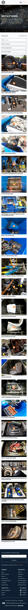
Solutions (20, 576)
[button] (21, 2)
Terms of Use (14, 600)
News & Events (4, 584)
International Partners (6, 580)
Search (3, 594)
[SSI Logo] (3, 603)
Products (3, 576)
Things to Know (21, 578)
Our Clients (3, 582)
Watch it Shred (4, 578)
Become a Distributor (5, 590)
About (2, 572)
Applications (20, 574)
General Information (22, 580)
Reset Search (4, 35)
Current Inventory (22, 582)
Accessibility (20, 600)
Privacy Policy (8, 600)
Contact (3, 592)
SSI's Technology (5, 574)
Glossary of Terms (22, 584)
